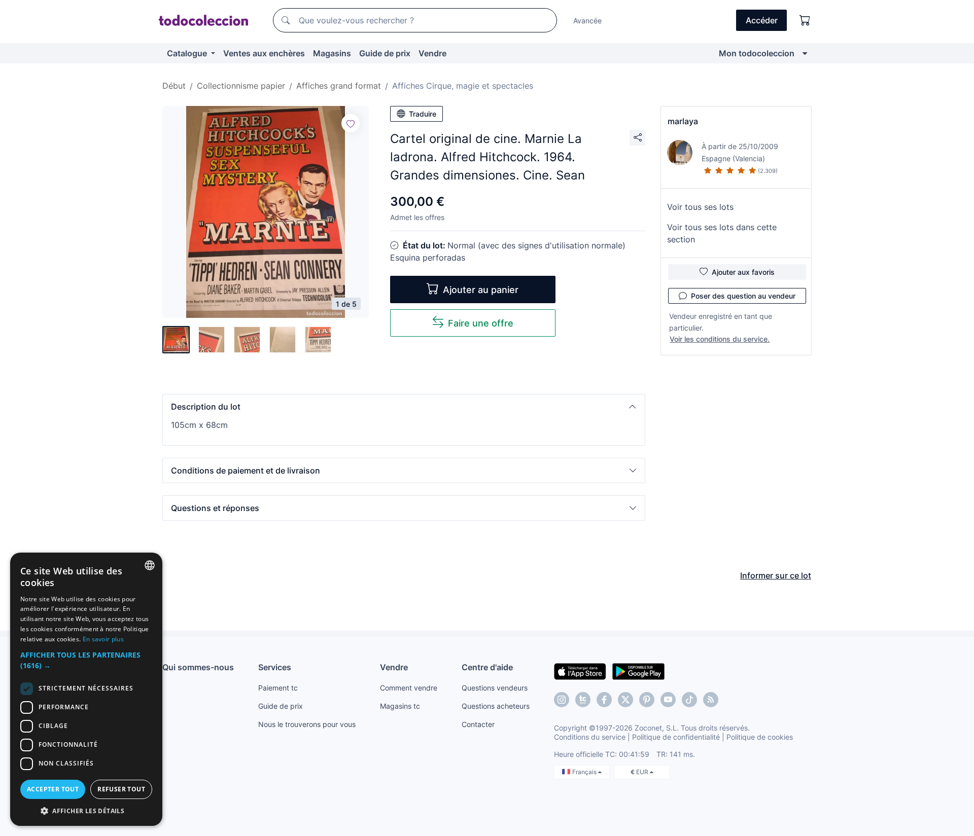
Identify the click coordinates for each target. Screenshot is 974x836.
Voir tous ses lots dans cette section (722, 233)
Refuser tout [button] (121, 789)
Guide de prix (384, 53)
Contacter (478, 724)
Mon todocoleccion (756, 53)
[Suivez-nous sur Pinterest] (646, 699)
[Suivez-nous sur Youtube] (668, 699)
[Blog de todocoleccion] (710, 699)
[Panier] (805, 20)
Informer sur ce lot (775, 575)
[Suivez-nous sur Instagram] (561, 699)
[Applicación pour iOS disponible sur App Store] (580, 671)
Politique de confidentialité (676, 737)
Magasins (332, 53)
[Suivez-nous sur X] (625, 699)
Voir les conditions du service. (720, 339)
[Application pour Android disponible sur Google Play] (638, 671)
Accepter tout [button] (53, 789)
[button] (404, 407)
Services (274, 667)
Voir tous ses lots (700, 207)
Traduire (422, 114)
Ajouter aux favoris (743, 272)
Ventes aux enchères (264, 53)
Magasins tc (400, 706)
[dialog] (86, 689)
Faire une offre (480, 323)
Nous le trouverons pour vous (307, 724)
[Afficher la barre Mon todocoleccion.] (804, 53)
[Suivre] (350, 123)
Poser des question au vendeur (743, 296)
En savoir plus (103, 639)
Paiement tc (278, 687)
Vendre (432, 53)
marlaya (683, 121)
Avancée (587, 20)
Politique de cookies (759, 737)
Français (585, 772)
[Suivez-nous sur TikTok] (689, 699)
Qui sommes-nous (198, 667)
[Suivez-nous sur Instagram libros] (582, 699)
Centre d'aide (487, 667)
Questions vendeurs (495, 687)
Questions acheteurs (496, 706)
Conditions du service (589, 737)
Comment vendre (408, 687)
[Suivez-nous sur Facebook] (604, 699)
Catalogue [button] (188, 53)
